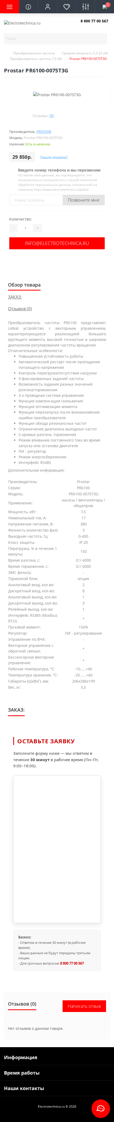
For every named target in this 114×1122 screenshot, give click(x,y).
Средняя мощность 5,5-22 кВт (85, 53)
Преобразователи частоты (34, 53)
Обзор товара (24, 284)
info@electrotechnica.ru (57, 243)
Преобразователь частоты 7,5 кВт (36, 58)
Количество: (20, 219)
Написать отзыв (84, 1006)
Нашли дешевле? (54, 157)
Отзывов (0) (20, 309)
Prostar (44, 131)
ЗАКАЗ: (15, 297)
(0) (52, 115)
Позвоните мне (83, 200)
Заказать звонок (93, 25)
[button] (47, 6)
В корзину (57, 260)
